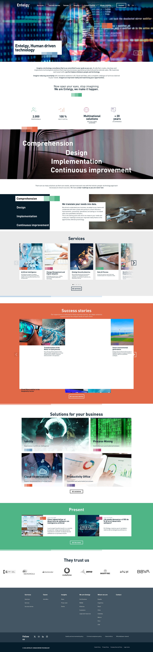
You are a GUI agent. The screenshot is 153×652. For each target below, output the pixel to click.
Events (63, 606)
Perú (99, 621)
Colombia (100, 613)
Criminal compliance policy (94, 636)
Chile (99, 610)
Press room (64, 603)
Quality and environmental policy (74, 636)
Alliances (81, 606)
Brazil (99, 606)
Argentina (100, 603)
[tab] (32, 198)
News (62, 599)
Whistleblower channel (122, 636)
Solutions (27, 599)
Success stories (29, 606)
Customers (82, 610)
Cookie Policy (97, 647)
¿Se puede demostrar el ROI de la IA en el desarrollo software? (116, 521)
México (99, 617)
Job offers (45, 599)
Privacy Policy (105, 647)
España (100, 599)
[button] (45, 5)
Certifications (83, 599)
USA (99, 624)
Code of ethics (109, 636)
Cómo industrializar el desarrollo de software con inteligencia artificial (58, 521)
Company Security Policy (116, 647)
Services (27, 603)
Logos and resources (85, 613)
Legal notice (127, 647)
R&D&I (81, 603)
